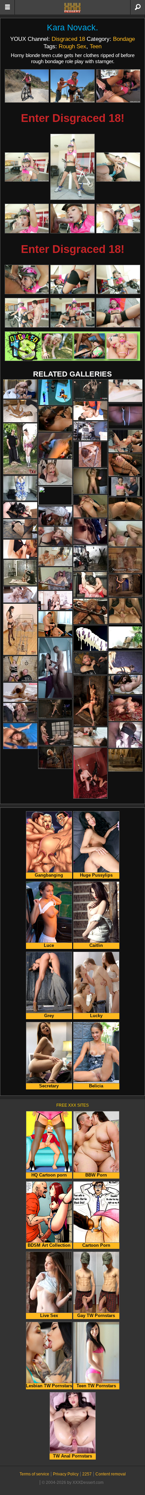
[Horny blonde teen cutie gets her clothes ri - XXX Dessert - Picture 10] (27, 279)
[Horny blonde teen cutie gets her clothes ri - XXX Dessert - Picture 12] (118, 279)
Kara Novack (71, 27)
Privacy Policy (66, 1474)
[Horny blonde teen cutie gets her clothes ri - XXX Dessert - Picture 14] (72, 313)
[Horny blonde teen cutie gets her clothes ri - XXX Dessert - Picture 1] (27, 86)
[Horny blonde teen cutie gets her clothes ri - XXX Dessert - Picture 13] (27, 313)
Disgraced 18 (68, 39)
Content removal (110, 1474)
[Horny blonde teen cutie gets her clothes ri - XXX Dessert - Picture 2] (72, 86)
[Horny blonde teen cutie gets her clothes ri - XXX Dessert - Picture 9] (118, 218)
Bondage (124, 39)
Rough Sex (72, 46)
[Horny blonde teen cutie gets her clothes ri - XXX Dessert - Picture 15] (118, 313)
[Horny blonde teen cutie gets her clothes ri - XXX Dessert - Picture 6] (118, 167)
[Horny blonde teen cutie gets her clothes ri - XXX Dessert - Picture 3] (118, 86)
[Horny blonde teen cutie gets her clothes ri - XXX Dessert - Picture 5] (72, 167)
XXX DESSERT (72, 8)
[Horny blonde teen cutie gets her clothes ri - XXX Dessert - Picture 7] (27, 218)
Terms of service (34, 1474)
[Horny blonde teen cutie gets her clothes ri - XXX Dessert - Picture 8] (72, 218)
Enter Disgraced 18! (72, 118)
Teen (96, 46)
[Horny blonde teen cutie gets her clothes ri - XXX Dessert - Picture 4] (27, 167)
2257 (87, 1474)
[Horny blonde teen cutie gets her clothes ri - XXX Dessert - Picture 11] (72, 279)
